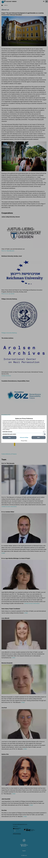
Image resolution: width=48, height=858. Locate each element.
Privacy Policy (24, 440)
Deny (9, 437)
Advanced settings (24, 437)
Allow (38, 437)
